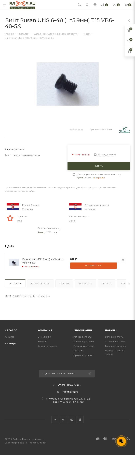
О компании (44, 336)
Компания (45, 330)
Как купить (85, 283)
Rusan (41, 232)
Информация (83, 330)
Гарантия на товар (83, 346)
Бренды (10, 343)
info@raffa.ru (70, 391)
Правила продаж (83, 355)
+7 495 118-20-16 (68, 385)
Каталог (11, 330)
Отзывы (64, 283)
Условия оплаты (82, 336)
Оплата (106, 283)
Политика (78, 350)
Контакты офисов (47, 346)
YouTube (71, 419)
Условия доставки (83, 341)
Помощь (111, 330)
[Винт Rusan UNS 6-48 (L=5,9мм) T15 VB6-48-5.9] (68, 84)
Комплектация (40, 283)
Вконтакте (54, 419)
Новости (42, 341)
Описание (15, 283)
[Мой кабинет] (95, 5)
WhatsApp (80, 419)
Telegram (63, 419)
